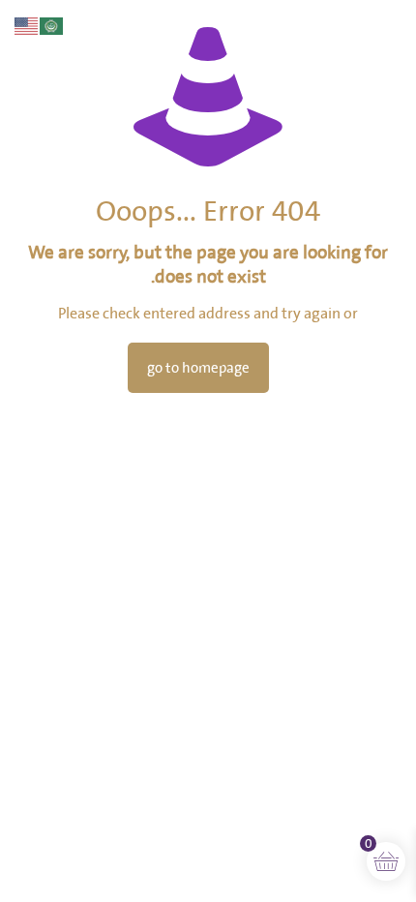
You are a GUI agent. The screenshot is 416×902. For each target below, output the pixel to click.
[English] (27, 24)
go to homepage (198, 367)
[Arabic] (52, 24)
